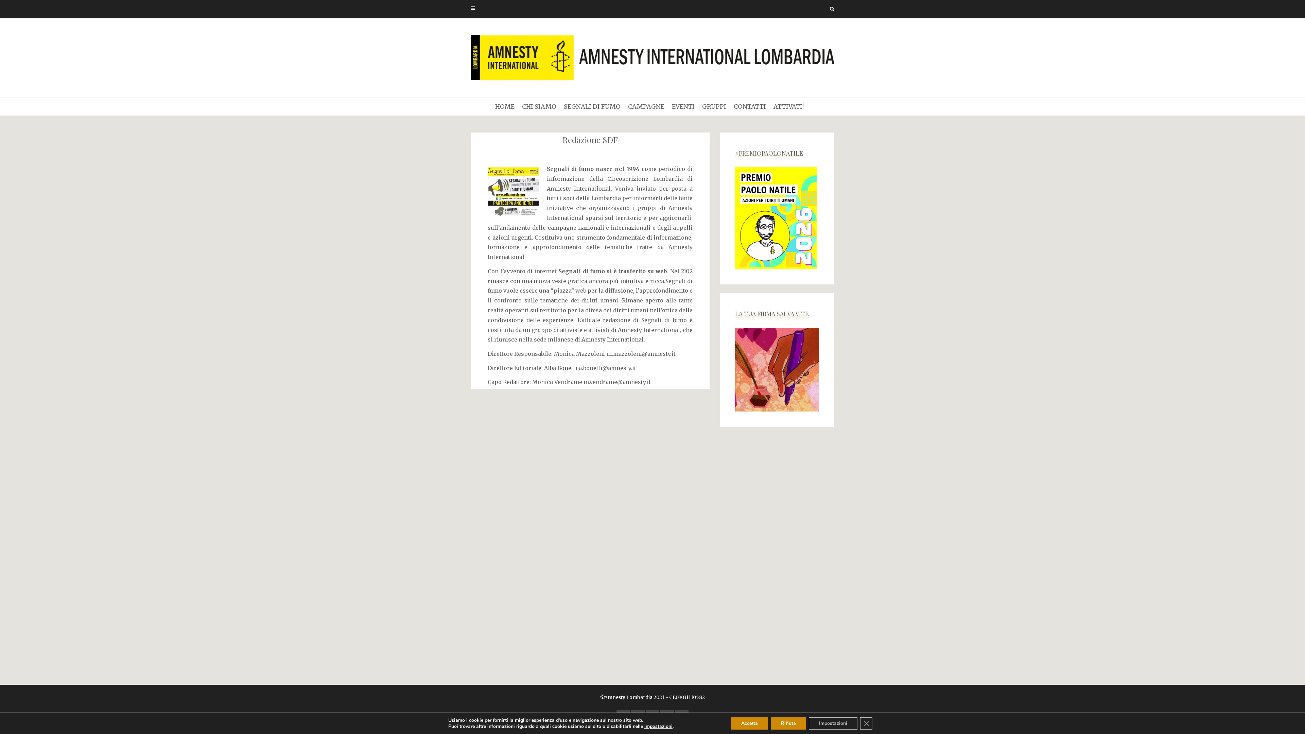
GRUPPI (714, 106)
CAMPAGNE (646, 106)
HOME (505, 106)
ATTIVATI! (788, 106)
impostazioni (658, 726)
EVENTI (683, 106)
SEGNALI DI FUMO (592, 106)
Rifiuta (788, 723)
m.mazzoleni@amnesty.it (641, 353)
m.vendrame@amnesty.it (617, 382)
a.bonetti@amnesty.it (607, 368)
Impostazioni (833, 723)
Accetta (749, 723)
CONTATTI (750, 106)
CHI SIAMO (539, 106)
